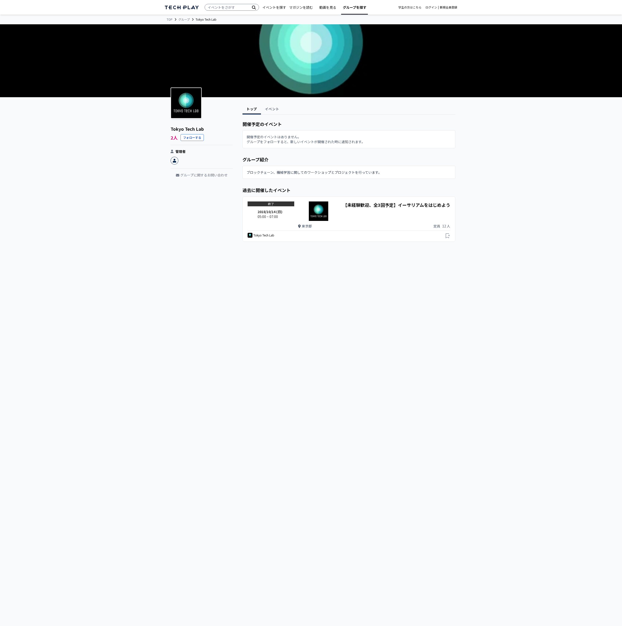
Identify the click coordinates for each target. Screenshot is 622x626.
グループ (184, 19)
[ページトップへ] (182, 7)
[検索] (254, 7)
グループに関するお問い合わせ (204, 175)
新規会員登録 (448, 7)
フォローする (192, 137)
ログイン (431, 7)
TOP (170, 19)
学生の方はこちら (410, 7)
